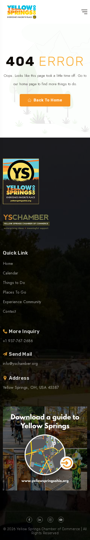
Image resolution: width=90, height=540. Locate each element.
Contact (9, 311)
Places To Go (14, 292)
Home (8, 263)
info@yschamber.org (20, 363)
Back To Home (48, 100)
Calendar (10, 273)
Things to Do (14, 282)
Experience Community (22, 302)
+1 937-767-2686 (18, 341)
